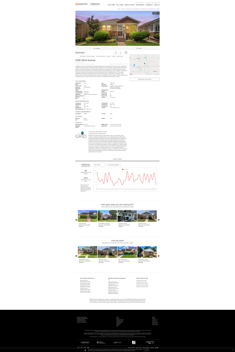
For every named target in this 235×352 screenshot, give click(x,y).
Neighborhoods (119, 320)
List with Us (154, 319)
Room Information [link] (91, 56)
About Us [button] (157, 4)
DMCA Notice (155, 324)
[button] (145, 64)
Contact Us (154, 320)
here (134, 350)
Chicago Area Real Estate (82, 318)
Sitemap (152, 347)
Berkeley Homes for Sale (141, 282)
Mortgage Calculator (144, 79)
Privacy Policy (155, 322)
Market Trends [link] (120, 56)
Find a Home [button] (111, 4)
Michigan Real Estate (81, 320)
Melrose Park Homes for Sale (142, 285)
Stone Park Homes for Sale (142, 283)
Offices (153, 317)
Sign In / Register (151, 2)
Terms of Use (155, 323)
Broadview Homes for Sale (142, 286)
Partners (118, 324)
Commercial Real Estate (82, 317)
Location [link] (109, 56)
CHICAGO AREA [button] (139, 2)
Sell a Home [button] (119, 4)
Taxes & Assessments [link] (101, 56)
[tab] (117, 159)
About (117, 318)
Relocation (118, 323)
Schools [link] (114, 56)
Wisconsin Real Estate (81, 322)
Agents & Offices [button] (130, 4)
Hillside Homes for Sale (141, 280)
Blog (117, 325)
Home (117, 317)
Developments (140, 4)
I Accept (146, 350)
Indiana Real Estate (81, 319)
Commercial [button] (149, 4)
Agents (153, 318)
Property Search (119, 319)
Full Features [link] (83, 56)
